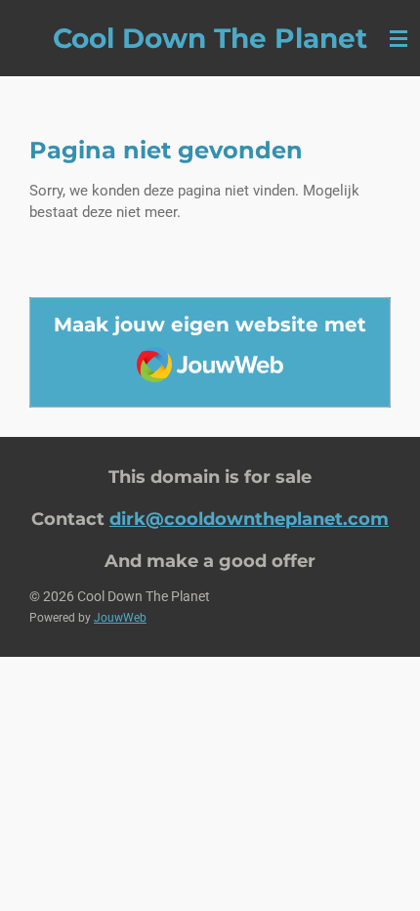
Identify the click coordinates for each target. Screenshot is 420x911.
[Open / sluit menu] (398, 38)
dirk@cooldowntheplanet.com (249, 518)
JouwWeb (120, 618)
